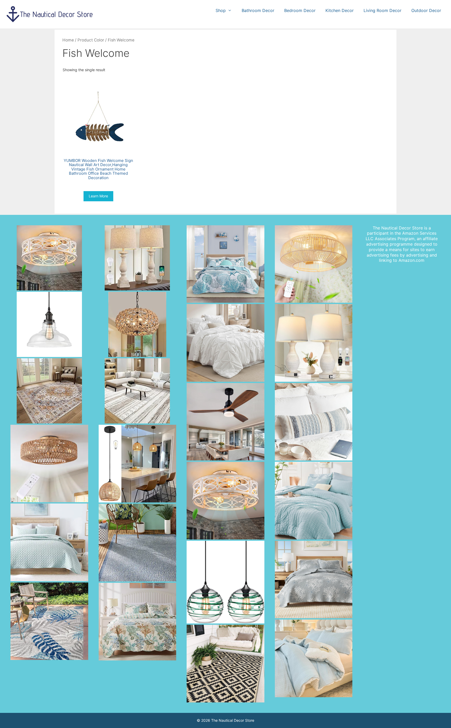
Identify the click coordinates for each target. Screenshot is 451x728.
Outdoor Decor (426, 10)
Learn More (98, 196)
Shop (221, 10)
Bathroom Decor (258, 10)
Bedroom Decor (300, 10)
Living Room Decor (382, 10)
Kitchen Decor (339, 10)
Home (68, 40)
